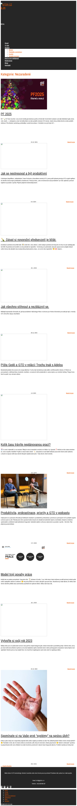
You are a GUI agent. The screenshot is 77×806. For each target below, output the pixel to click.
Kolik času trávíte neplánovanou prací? (26, 444)
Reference (8, 61)
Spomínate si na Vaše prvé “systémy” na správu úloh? (35, 735)
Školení (11, 50)
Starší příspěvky (6, 766)
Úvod (6, 43)
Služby (7, 48)
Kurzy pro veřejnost (12, 58)
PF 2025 (6, 114)
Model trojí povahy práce (16, 574)
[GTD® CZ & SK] (7, 8)
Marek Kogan (71, 142)
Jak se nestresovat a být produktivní (24, 173)
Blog (6, 63)
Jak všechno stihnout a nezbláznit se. (25, 306)
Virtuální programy (14, 56)
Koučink (11, 54)
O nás (7, 45)
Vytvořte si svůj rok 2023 (16, 640)
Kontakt (8, 65)
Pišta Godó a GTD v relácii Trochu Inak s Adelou (32, 364)
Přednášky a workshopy (15, 52)
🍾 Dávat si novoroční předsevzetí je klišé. (28, 239)
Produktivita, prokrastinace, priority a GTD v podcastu (35, 512)
